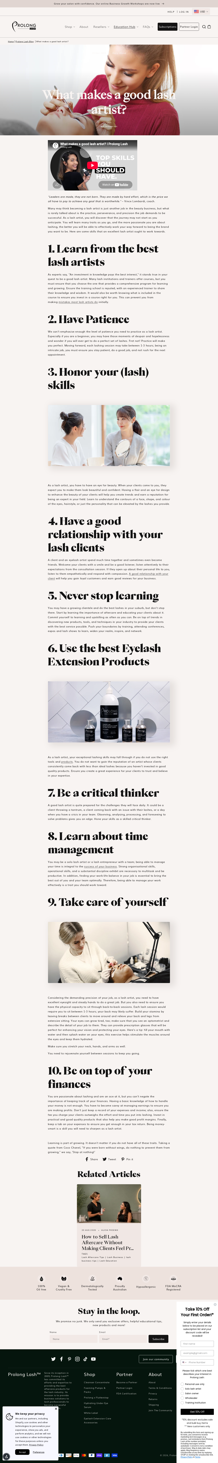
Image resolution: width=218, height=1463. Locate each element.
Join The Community (160, 1410)
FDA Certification (126, 1393)
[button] (69, 26)
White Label (91, 1412)
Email (102, 1332)
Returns (153, 1399)
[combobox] (201, 11)
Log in (184, 12)
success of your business (100, 866)
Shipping (154, 1404)
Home (11, 41)
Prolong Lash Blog (24, 41)
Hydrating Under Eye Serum (96, 1405)
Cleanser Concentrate (96, 1382)
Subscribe (158, 1339)
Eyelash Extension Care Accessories (97, 1420)
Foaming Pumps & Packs (94, 1389)
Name (53, 1332)
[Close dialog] (215, 1304)
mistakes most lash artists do (78, 302)
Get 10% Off (197, 1412)
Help (171, 12)
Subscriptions (168, 26)
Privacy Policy (36, 1444)
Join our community (156, 1359)
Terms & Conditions (160, 1387)
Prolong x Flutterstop (96, 1397)
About (152, 1382)
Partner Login (189, 26)
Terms (197, 1457)
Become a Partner (126, 1382)
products (67, 761)
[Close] (56, 1408)
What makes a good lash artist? (52, 41)
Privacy (153, 1393)
